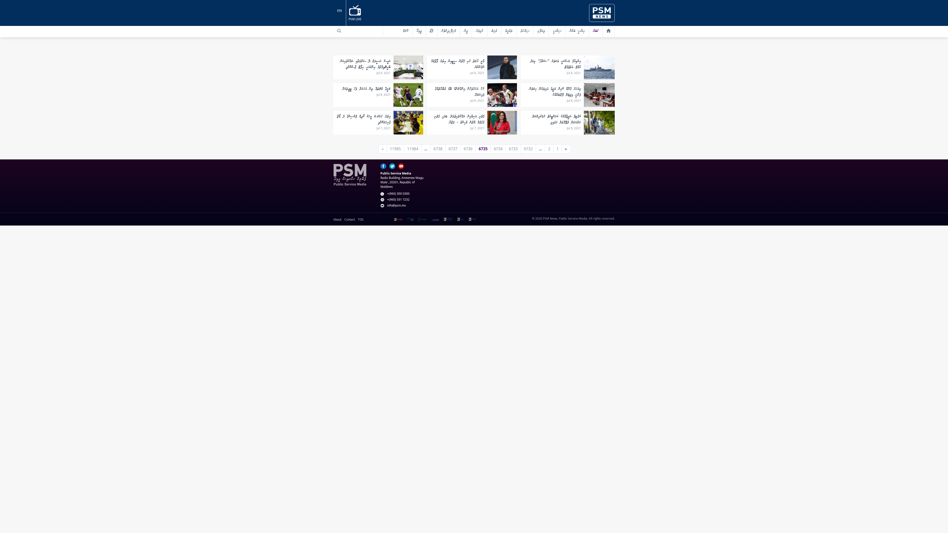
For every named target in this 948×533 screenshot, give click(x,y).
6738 (438, 149)
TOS (361, 219)
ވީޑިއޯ (419, 31)
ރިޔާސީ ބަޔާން (577, 31)
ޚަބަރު (595, 31)
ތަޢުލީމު (509, 31)
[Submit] (339, 31)
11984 (412, 149)
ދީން (466, 31)
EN (339, 10)
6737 (453, 149)
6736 (468, 149)
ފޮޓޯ (431, 31)
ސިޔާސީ (557, 31)
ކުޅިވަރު (479, 31)
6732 (528, 149)
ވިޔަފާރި (541, 31)
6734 (498, 149)
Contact (349, 219)
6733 (513, 149)
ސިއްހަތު (525, 31)
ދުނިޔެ (494, 31)
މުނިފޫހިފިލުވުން (448, 31)
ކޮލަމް (405, 31)
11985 (395, 149)
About (337, 219)
